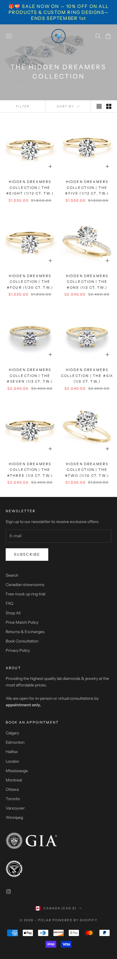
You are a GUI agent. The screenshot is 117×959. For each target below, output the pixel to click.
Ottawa (12, 789)
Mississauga (17, 770)
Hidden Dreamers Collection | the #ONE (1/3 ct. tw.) (87, 282)
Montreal (14, 780)
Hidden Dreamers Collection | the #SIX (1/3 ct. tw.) (87, 375)
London (12, 761)
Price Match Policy (22, 622)
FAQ (9, 603)
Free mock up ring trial (25, 594)
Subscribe (27, 554)
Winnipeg (14, 817)
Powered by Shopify (75, 920)
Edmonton (15, 742)
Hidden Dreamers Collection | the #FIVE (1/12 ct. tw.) (87, 187)
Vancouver (15, 808)
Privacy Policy (18, 650)
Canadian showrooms (25, 584)
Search (12, 575)
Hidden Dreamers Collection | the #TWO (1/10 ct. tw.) (87, 470)
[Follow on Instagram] (8, 891)
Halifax (12, 751)
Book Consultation (22, 641)
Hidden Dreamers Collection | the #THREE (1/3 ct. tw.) (30, 470)
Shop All (13, 613)
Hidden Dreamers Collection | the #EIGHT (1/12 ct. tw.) (29, 187)
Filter (23, 106)
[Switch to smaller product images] (108, 106)
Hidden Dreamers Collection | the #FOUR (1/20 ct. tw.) (30, 282)
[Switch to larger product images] (99, 106)
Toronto (13, 798)
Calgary (12, 732)
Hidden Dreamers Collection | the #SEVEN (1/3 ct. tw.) (30, 375)
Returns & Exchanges (25, 631)
